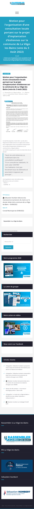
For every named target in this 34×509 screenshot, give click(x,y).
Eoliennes (21, 94)
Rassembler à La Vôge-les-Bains (13, 92)
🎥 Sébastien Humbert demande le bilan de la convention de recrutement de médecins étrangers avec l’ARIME (17, 382)
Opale (25, 94)
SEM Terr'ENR (6, 95)
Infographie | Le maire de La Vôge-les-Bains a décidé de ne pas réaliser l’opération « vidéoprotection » (17, 396)
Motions (27, 92)
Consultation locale (13, 94)
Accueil (17, 56)
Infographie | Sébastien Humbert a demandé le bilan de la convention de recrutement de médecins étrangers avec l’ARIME (18, 375)
